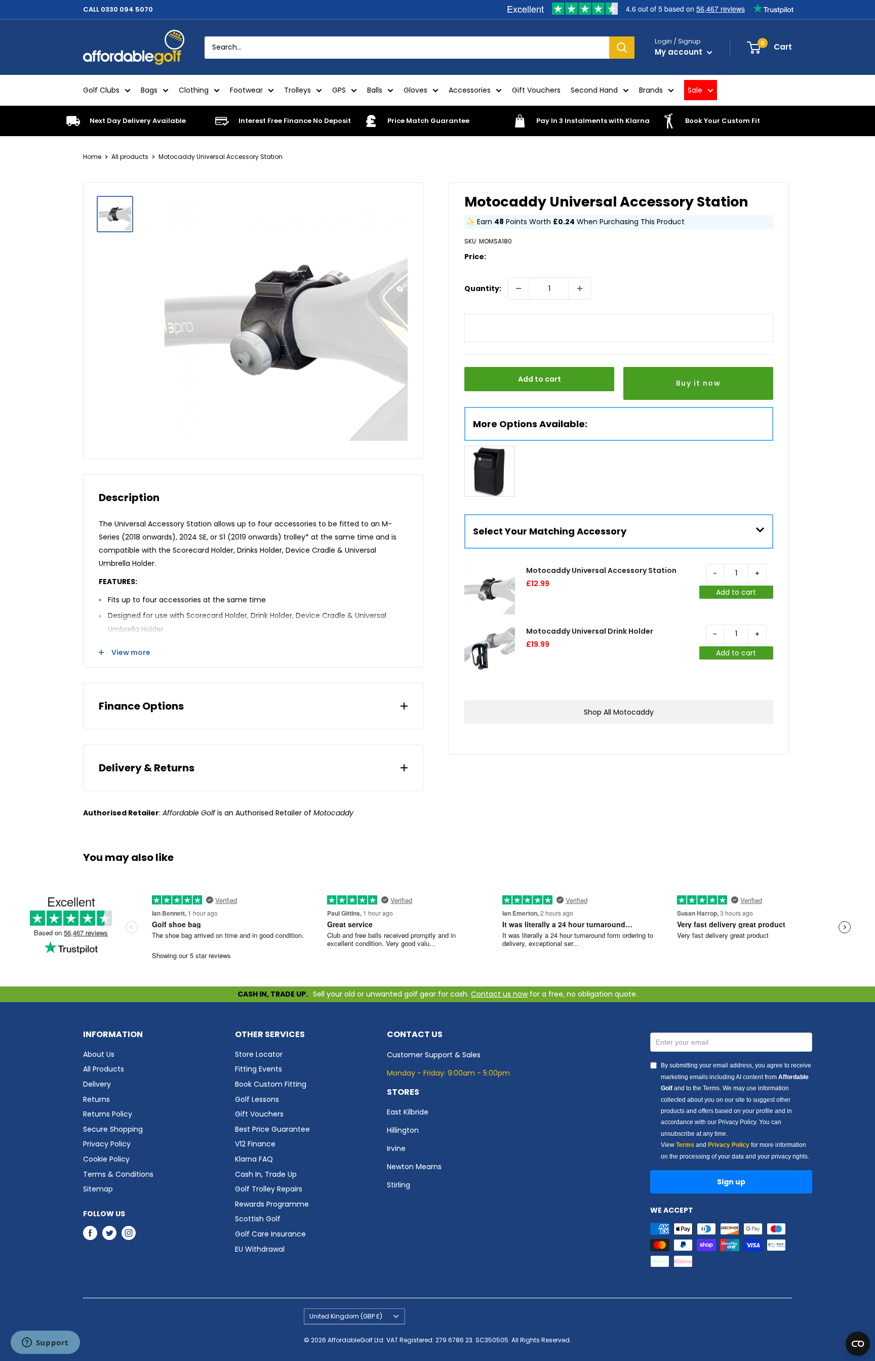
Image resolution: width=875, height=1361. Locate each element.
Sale (695, 90)
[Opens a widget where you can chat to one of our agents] (45, 1343)
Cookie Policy (106, 1159)
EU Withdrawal (260, 1249)
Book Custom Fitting (270, 1084)
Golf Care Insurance (270, 1234)
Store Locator (259, 1054)
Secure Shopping (113, 1129)
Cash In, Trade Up (266, 1174)
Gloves (415, 90)
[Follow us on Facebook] (90, 1233)
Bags (149, 90)
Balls (374, 90)
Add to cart (539, 379)
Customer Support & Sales (434, 1055)
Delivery (97, 1084)
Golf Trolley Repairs (268, 1189)
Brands (651, 90)
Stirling (398, 1185)
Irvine (396, 1148)
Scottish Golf (258, 1219)
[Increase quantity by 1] (579, 288)
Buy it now (698, 383)
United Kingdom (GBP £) (345, 1316)
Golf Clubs (101, 90)
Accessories (470, 90)
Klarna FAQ (254, 1159)
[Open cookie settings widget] (858, 1344)
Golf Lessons (257, 1099)
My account (679, 52)
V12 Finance (255, 1144)
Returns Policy (107, 1114)
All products (129, 156)
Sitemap (98, 1189)
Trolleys (297, 90)
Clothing (194, 90)
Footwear (246, 90)
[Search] (621, 47)
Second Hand (594, 90)
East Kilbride (407, 1112)
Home (92, 156)
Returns (96, 1099)
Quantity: (482, 288)
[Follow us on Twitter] (109, 1233)
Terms (685, 1144)
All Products (103, 1069)
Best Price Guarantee (272, 1129)
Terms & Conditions (118, 1174)
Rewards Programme (272, 1204)
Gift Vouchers (536, 90)
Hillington (403, 1130)
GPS (339, 90)
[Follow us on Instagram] (129, 1233)
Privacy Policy (107, 1144)
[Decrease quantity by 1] (518, 288)
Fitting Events (258, 1069)
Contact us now (499, 994)
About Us (98, 1054)
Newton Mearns (414, 1167)
